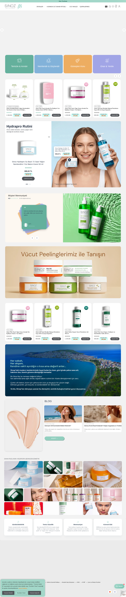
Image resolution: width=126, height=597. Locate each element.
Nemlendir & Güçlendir (71, 554)
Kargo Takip (48, 559)
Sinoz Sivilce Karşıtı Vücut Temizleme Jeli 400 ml (76, 332)
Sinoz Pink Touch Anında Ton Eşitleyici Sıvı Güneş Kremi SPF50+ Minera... (48, 109)
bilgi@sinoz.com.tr (87, 563)
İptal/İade (47, 562)
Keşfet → (54, 438)
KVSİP (83, 582)
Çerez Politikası (23, 588)
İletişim (84, 565)
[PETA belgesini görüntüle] (88, 572)
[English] (106, 6)
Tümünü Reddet (8, 593)
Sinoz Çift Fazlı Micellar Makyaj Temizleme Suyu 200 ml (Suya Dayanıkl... (106, 109)
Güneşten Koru (69, 557)
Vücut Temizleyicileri (70, 562)
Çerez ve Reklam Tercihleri (94, 582)
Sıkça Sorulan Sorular (51, 552)
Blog (46, 557)
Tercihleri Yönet (21, 593)
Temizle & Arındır (69, 552)
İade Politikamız (49, 554)
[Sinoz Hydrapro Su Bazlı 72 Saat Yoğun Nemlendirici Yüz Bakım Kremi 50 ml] (69, 159)
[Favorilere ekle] (49, 137)
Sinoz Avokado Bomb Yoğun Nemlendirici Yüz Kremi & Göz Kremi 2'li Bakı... (18, 109)
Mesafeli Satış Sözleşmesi (68, 582)
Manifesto (47, 549)
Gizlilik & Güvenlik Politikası (53, 582)
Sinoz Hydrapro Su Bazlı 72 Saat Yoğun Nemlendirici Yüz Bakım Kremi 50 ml (28, 163)
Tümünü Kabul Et (34, 593)
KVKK (78, 582)
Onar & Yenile (68, 559)
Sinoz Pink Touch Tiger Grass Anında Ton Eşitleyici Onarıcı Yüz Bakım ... (76, 109)
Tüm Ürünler (68, 567)
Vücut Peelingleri (69, 549)
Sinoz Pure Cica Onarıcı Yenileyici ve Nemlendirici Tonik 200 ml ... (104, 332)
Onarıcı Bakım (69, 565)
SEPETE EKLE (28, 178)
